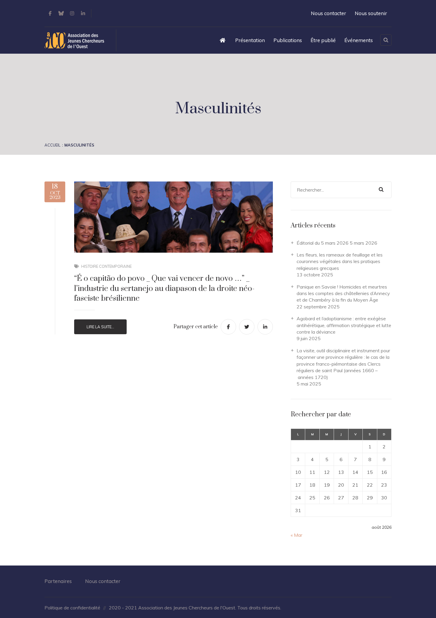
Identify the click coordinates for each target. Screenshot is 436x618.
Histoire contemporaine (106, 266)
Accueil (52, 145)
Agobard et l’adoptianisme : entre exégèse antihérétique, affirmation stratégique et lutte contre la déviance (344, 325)
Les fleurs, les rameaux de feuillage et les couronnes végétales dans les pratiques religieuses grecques (340, 261)
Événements (358, 40)
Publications (287, 40)
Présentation (250, 40)
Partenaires (58, 581)
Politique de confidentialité (72, 608)
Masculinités (79, 145)
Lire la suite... (100, 326)
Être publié (323, 40)
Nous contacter (328, 13)
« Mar (296, 535)
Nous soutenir (371, 13)
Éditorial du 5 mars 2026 (323, 243)
